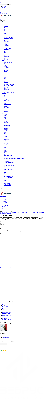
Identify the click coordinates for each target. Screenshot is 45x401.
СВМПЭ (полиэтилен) (7, 41)
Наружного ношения (7, 32)
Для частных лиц (6, 47)
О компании (4, 201)
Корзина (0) (4, 199)
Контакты (1, 12)
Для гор (5, 140)
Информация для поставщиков (6, 312)
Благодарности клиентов (7, 204)
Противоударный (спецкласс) (8, 62)
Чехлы (5, 50)
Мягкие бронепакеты (7, 86)
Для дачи (5, 142)
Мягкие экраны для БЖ (7, 90)
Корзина (2, 190)
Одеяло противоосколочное (8, 168)
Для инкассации (6, 45)
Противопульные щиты (7, 175)
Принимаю (9, 4)
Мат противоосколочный (7, 170)
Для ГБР (5, 43)
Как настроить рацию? (33, 212)
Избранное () (4, 200)
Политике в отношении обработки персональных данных (9, 2)
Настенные (5, 99)
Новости (3, 304)
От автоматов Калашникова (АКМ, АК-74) (10, 37)
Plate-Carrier (5, 33)
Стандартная (6, 70)
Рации (3, 113)
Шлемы (3, 60)
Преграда (5, 154)
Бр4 (4, 29)
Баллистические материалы (6, 83)
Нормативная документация (6, 315)
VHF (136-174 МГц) (7, 126)
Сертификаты (2, 10)
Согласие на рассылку (5, 337)
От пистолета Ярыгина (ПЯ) (8, 36)
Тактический (6, 59)
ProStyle (5, 180)
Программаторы (6, 132)
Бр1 (4, 27)
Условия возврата (4, 318)
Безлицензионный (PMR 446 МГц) (9, 124)
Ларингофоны (6, 131)
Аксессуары (5, 101)
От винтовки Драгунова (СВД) (8, 38)
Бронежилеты (4, 24)
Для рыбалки (6, 137)
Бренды (3, 314)
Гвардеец (5, 54)
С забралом (5, 71)
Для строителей (6, 138)
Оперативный (6, 57)
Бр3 (4, 28)
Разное (5, 133)
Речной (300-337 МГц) (7, 127)
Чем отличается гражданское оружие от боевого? (7, 212)
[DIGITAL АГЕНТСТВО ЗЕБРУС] (22, 400)
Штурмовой (5, 58)
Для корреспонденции (7, 164)
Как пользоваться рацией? (19, 212)
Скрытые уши (6, 81)
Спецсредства (4, 93)
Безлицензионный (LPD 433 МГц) (9, 123)
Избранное (2, 13)
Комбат (5, 118)
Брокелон (5, 55)
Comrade (5, 116)
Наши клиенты (6, 205)
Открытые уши (6, 80)
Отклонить (5, 4)
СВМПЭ (5, 88)
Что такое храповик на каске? (4, 301)
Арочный (5, 151)
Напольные (5, 98)
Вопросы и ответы (5, 306)
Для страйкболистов (7, 68)
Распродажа (4, 186)
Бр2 (4, 95)
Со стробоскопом (6, 112)
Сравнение (5, 13)
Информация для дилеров (6, 313)
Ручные (5, 148)
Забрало (5, 73)
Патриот (5, 78)
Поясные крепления (7, 109)
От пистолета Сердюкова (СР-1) (8, 35)
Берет (5, 76)
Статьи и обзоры (4, 305)
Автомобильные (6, 122)
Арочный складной (7, 152)
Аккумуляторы (6, 129)
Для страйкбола (6, 139)
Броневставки (6, 106)
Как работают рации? (26, 212)
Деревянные (6, 111)
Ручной (5, 150)
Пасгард (5, 105)
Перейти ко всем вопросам (7, 213)
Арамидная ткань (6, 89)
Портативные (6, 121)
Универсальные (6, 161)
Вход (1, 19)
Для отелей (5, 144)
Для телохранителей (7, 46)
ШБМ (5, 77)
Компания (5, 202)
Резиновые (5, 108)
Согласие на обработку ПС (6, 336)
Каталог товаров (2, 20)
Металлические (6, 103)
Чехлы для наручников (7, 104)
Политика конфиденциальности (7, 319)
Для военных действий (7, 48)
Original (5, 179)
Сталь (5, 40)
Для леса (5, 141)
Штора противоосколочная (8, 169)
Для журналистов (6, 67)
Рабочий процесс (4, 6)
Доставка (1, 11)
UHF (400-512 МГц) (7, 125)
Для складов (6, 143)
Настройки (2, 4)
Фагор (5, 52)
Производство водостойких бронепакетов (10, 92)
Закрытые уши (6, 82)
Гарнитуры (5, 130)
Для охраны (5, 44)
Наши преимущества (5, 7)
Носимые (5, 159)
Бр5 (4, 30)
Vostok (5, 119)
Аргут (5, 117)
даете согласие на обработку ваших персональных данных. (18, 233)
